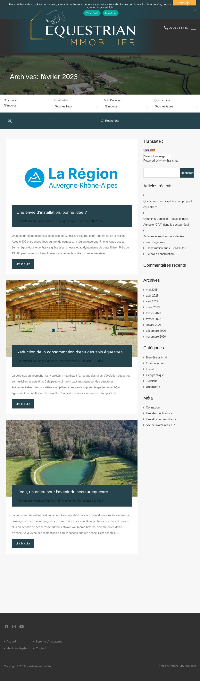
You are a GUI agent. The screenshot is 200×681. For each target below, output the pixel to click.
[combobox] (75, 107)
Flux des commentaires (161, 419)
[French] (149, 150)
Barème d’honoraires (49, 641)
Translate (172, 160)
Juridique (151, 381)
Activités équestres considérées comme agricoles (163, 239)
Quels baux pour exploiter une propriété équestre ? (168, 204)
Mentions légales (17, 648)
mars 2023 (153, 307)
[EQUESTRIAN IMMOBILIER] (82, 50)
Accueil (11, 641)
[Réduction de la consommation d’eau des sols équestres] (72, 318)
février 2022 (153, 319)
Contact (41, 648)
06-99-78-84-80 (178, 27)
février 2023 (153, 313)
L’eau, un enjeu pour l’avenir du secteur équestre (62, 492)
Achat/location (112, 100)
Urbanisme (153, 386)
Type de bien (162, 100)
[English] (145, 150)
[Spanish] (153, 150)
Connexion (153, 407)
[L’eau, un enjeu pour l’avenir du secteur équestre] (72, 458)
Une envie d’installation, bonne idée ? (52, 212)
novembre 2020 (156, 336)
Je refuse (110, 13)
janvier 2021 (153, 324)
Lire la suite (23, 263)
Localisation (61, 100)
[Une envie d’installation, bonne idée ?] (72, 178)
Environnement (67, 361)
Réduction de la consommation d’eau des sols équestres (70, 352)
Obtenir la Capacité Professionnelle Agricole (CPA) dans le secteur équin (166, 221)
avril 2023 (152, 301)
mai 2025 (152, 289)
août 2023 (152, 295)
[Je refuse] (195, 10)
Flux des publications (159, 413)
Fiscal (150, 369)
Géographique (67, 221)
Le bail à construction (160, 254)
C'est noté (92, 13)
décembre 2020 (156, 330)
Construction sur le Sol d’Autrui (166, 248)
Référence (10, 100)
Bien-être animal (156, 357)
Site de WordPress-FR (160, 425)
